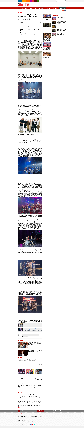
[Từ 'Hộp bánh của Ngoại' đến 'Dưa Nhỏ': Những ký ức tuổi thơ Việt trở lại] (47, 54)
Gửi (40, 364)
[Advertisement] (48, 4)
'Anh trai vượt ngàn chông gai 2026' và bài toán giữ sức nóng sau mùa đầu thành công (35, 343)
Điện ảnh (26, 8)
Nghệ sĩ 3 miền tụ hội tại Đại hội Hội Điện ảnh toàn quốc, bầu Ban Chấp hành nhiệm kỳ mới (47, 49)
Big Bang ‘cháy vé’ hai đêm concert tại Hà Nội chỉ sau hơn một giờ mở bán (29, 401)
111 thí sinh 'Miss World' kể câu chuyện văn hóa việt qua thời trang (28, 396)
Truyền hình (31, 8)
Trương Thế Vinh (24, 336)
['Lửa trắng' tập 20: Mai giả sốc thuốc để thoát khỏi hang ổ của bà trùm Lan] (54, 22)
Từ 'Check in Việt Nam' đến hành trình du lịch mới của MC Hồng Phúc (29, 387)
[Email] (41, 22)
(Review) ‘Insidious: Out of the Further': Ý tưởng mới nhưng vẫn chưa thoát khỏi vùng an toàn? (47, 30)
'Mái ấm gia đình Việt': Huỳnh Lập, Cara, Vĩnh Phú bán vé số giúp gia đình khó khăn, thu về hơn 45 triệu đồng (30, 377)
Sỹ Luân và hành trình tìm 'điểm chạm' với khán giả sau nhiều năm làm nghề (30, 402)
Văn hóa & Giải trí (40, 8)
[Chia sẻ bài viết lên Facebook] (24, 22)
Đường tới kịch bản (55, 8)
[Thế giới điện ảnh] (23, 4)
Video (64, 8)
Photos (61, 8)
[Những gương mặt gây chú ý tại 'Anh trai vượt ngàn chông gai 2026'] (23, 353)
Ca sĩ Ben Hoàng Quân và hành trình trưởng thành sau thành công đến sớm (30, 397)
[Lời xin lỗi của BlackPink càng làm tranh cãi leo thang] (54, 34)
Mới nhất (22, 8)
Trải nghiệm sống (47, 8)
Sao (35, 8)
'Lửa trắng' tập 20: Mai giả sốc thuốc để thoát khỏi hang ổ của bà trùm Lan (61, 22)
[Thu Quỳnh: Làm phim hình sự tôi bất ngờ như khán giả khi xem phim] (47, 35)
